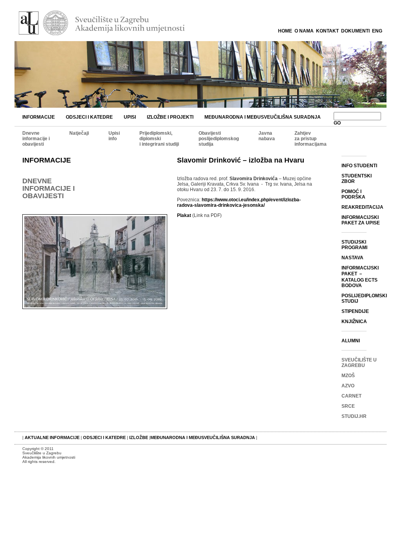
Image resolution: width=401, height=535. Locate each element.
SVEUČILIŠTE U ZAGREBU (359, 362)
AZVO (347, 386)
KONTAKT (327, 31)
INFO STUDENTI (359, 165)
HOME (285, 31)
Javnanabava (266, 135)
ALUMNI (350, 340)
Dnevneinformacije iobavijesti (36, 138)
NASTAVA (352, 257)
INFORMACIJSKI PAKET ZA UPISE (360, 220)
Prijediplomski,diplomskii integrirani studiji (159, 138)
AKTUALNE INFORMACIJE (53, 437)
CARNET (351, 396)
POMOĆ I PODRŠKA (353, 194)
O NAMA (304, 31)
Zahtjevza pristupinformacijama (310, 138)
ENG (377, 31)
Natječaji (79, 133)
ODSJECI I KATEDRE (89, 117)
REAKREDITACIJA (362, 207)
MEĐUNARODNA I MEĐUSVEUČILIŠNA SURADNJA (262, 117)
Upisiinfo (114, 135)
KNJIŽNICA (354, 321)
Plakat (184, 215)
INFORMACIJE (38, 117)
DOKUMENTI (355, 31)
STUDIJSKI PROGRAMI (354, 244)
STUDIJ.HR (354, 416)
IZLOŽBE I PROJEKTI (170, 117)
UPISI (130, 117)
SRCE (348, 406)
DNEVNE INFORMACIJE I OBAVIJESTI (48, 188)
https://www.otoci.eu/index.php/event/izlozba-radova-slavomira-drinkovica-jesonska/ (239, 202)
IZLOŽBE (138, 437)
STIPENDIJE (355, 311)
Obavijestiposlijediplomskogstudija (219, 138)
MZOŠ (348, 375)
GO (337, 123)
